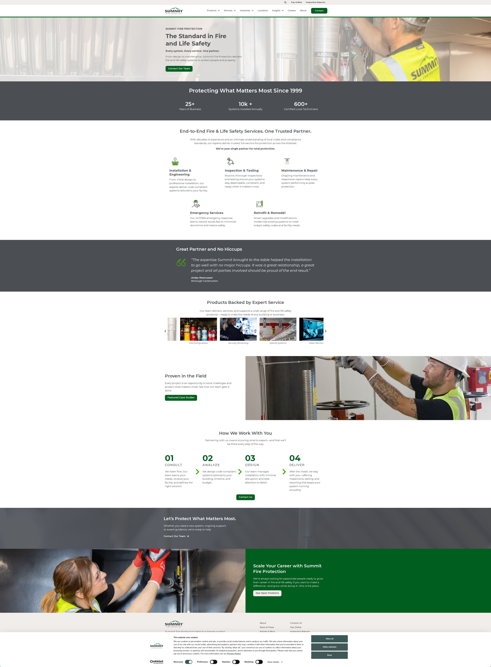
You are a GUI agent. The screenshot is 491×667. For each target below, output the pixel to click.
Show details (273, 662)
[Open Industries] (253, 10)
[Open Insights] (283, 10)
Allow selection (329, 647)
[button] (165, 331)
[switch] (213, 662)
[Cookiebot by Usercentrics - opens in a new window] (157, 662)
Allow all (329, 639)
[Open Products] (219, 10)
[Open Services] (235, 10)
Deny (329, 655)
